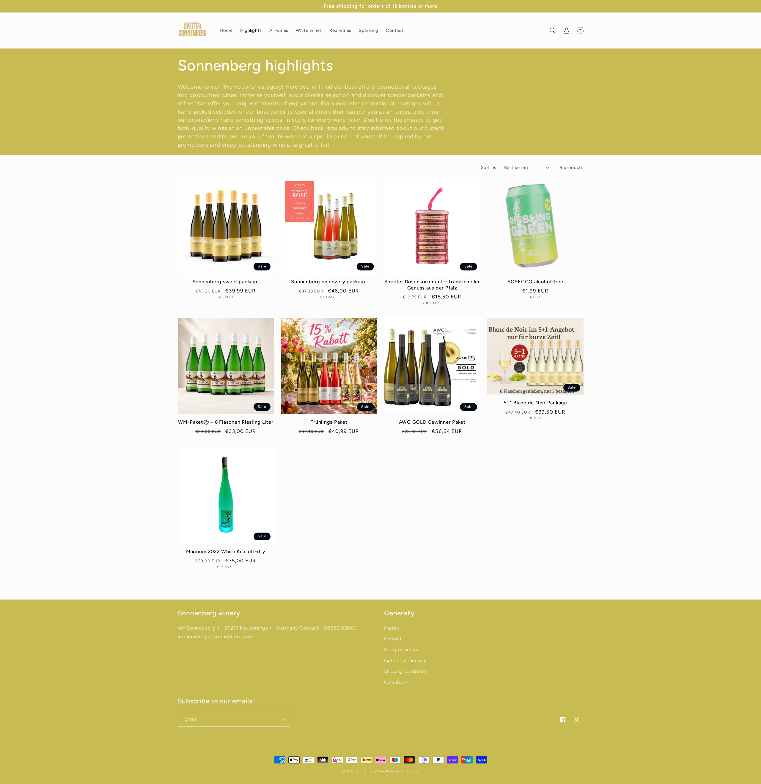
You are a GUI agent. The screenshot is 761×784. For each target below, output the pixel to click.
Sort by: (489, 167)
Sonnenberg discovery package (329, 281)
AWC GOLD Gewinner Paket (432, 422)
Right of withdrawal (405, 660)
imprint (391, 628)
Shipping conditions (405, 671)
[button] (553, 30)
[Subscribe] (283, 719)
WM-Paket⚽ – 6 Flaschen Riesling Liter (225, 422)
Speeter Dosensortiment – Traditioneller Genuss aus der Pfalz (432, 284)
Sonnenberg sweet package (226, 281)
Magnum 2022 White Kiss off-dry (225, 551)
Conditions (396, 682)
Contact (393, 638)
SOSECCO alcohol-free (535, 281)
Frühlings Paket (328, 422)
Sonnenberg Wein (370, 771)
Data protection (401, 649)
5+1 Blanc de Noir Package (535, 403)
